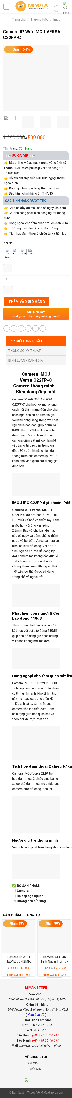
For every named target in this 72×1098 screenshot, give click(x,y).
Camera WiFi (21, 510)
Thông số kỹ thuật (24, 351)
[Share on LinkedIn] (42, 328)
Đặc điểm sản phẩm (25, 341)
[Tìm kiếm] (57, 8)
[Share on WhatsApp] (6, 328)
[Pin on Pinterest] (35, 328)
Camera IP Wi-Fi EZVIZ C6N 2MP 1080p (18, 959)
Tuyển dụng (34, 1068)
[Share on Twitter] (21, 328)
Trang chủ (19, 19)
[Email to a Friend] (28, 328)
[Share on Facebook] (14, 328)
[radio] (8, 252)
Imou (56, 19)
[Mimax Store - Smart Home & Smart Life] (31, 6)
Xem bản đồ (36, 1015)
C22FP (7, 243)
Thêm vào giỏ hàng (26, 302)
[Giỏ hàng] (66, 8)
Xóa (7, 257)
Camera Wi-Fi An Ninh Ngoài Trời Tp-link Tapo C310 (54, 959)
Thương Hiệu (39, 19)
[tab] (36, 341)
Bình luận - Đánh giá (25, 360)
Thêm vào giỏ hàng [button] (18, 975)
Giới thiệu (33, 1063)
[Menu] (6, 6)
